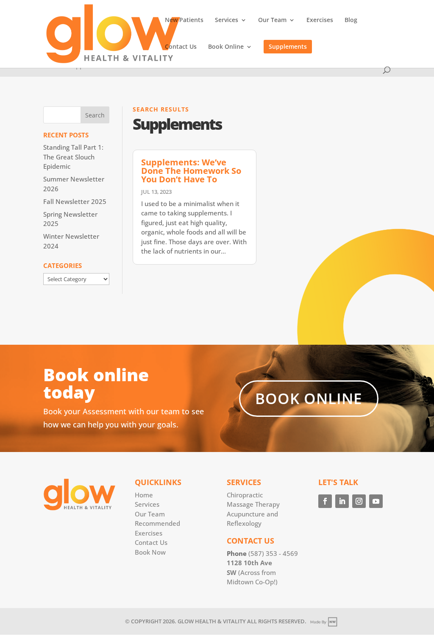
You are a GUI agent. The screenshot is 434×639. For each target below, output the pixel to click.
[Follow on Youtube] (376, 501)
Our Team (272, 20)
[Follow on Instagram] (359, 501)
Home (144, 495)
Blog (351, 20)
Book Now (150, 552)
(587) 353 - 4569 (273, 553)
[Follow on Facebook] (325, 501)
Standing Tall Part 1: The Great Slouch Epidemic (73, 156)
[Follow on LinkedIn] (342, 501)
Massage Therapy (253, 504)
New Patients (184, 20)
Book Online (226, 47)
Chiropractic (245, 495)
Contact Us (181, 47)
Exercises (319, 20)
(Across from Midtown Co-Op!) (252, 572)
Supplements (288, 46)
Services (226, 20)
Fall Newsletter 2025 (74, 201)
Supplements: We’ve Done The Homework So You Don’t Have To (191, 170)
